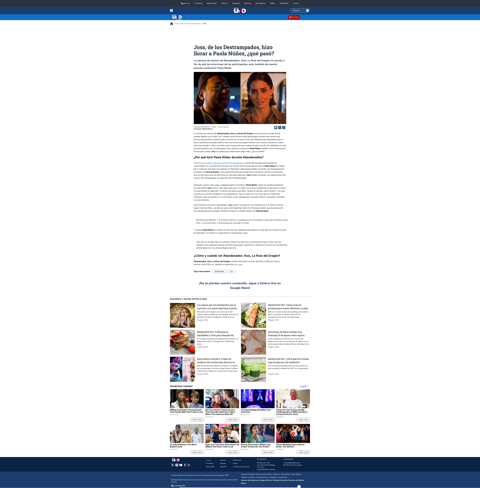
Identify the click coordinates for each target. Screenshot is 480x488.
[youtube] (180, 466)
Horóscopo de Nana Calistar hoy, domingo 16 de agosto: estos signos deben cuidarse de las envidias (286, 333)
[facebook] (184, 466)
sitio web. (238, 264)
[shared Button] (283, 127)
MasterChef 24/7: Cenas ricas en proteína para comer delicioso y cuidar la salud (288, 306)
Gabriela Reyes (207, 129)
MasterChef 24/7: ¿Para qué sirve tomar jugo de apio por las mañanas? (288, 360)
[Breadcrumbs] (172, 23)
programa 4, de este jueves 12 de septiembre (223, 163)
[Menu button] (180, 10)
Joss (231, 271)
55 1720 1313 (288, 465)
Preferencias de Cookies (263, 474)
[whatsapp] (189, 465)
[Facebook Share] (275, 127)
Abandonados (219, 271)
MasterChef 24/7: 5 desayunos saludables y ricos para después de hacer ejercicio (215, 333)
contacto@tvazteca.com (292, 463)
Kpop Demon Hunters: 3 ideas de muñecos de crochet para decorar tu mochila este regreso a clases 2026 (216, 360)
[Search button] (307, 10)
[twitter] (172, 466)
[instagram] (176, 466)
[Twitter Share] (279, 127)
